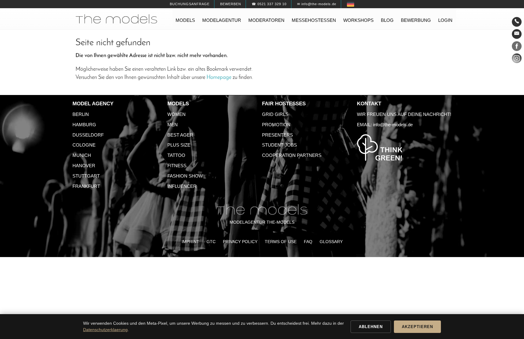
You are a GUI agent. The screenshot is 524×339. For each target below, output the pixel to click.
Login (445, 20)
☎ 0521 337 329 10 (269, 4)
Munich (81, 155)
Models (185, 20)
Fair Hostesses (284, 104)
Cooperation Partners (291, 155)
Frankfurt (86, 186)
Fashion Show (185, 175)
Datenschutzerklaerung (105, 329)
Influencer (181, 186)
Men (172, 124)
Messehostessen (314, 20)
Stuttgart (86, 175)
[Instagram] (517, 59)
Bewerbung (416, 20)
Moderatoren (266, 20)
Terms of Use (281, 241)
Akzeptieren (417, 326)
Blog (387, 20)
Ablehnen (371, 326)
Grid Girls (275, 114)
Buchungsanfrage (190, 4)
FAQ (308, 241)
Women (176, 114)
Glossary (331, 241)
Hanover (83, 165)
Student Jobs (279, 144)
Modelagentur (221, 20)
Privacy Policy (240, 241)
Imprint (190, 241)
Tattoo (176, 155)
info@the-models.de (393, 124)
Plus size (178, 144)
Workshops (358, 20)
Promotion (276, 124)
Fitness (176, 165)
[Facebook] (517, 47)
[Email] (517, 34)
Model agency (92, 104)
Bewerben (230, 4)
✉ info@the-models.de (316, 4)
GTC (211, 241)
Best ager (180, 134)
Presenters (277, 134)
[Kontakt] (517, 22)
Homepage (219, 77)
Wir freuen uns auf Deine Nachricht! (404, 114)
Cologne (84, 144)
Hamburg (84, 124)
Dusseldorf (88, 134)
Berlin (80, 114)
